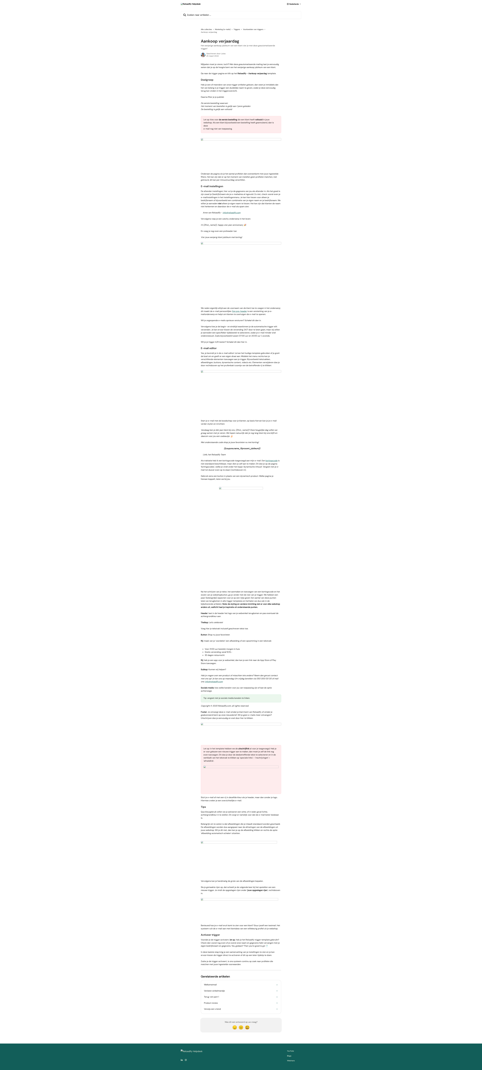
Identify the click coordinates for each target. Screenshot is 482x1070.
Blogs (289, 1056)
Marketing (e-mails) (223, 29)
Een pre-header (239, 311)
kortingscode (272, 460)
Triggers (237, 29)
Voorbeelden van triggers (253, 29)
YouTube (290, 1051)
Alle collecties (206, 29)
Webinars (291, 1060)
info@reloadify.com (231, 212)
